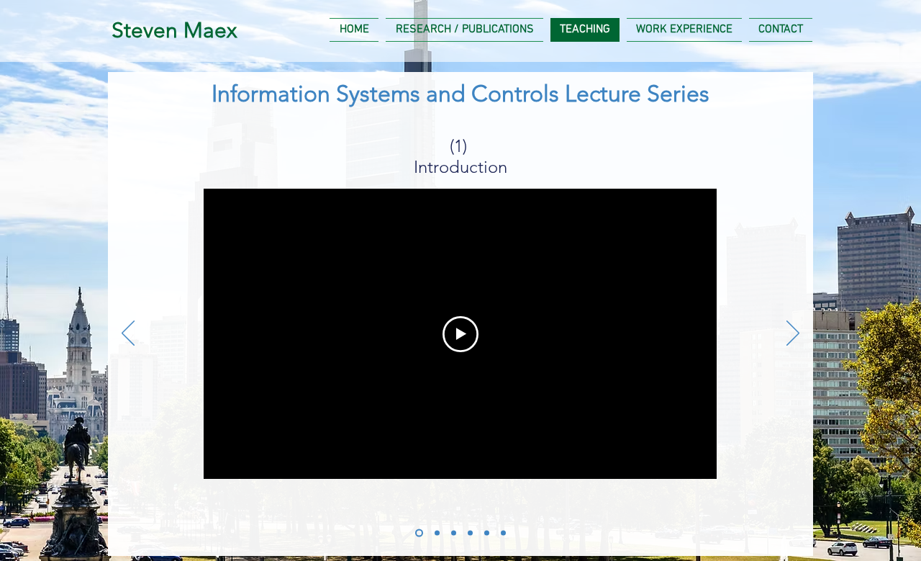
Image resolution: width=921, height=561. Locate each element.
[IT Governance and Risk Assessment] (453, 533)
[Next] (792, 334)
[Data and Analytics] (437, 533)
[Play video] (460, 334)
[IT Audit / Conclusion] (503, 533)
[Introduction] (419, 533)
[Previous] (128, 334)
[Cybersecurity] (470, 533)
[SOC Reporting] (486, 533)
